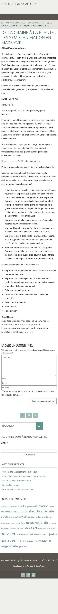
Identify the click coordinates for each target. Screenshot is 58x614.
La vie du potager (36, 23)
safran (9, 541)
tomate (34, 541)
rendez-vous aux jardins (43, 534)
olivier (6, 528)
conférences (48, 517)
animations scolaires (15, 23)
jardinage (53, 523)
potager (8, 533)
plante (40, 528)
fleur (19, 523)
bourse (5, 517)
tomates (42, 540)
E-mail (4, 443)
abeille (22, 506)
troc (48, 540)
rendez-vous (22, 534)
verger (5, 546)
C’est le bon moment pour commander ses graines (24, 476)
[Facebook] (22, 415)
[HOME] (2, 23)
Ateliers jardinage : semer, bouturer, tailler (20, 472)
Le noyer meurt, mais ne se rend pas (18, 489)
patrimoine (13, 528)
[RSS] (35, 415)
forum (23, 523)
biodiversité (45, 511)
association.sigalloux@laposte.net (21, 560)
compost (14, 517)
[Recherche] (39, 426)
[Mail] (29, 415)
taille (28, 541)
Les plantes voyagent (11, 485)
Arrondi (51, 507)
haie (37, 523)
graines (30, 523)
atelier (30, 511)
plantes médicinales (49, 528)
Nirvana (30, 566)
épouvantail (22, 547)
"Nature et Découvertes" (9, 507)
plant (34, 528)
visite (14, 546)
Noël (2, 528)
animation (41, 506)
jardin (44, 522)
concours (31, 517)
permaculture (24, 528)
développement (11, 523)
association (22, 512)
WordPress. (40, 566)
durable (3, 523)
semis (16, 540)
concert (22, 517)
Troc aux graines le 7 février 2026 (16, 480)
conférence (40, 517)
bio (36, 512)
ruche (3, 540)
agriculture (30, 507)
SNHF (24, 541)
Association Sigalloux (18, 4)
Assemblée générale (9, 512)
